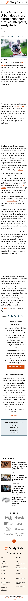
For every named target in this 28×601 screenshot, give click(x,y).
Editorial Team (4, 563)
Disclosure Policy (11, 597)
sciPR (17, 570)
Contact (3, 570)
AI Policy (3, 573)
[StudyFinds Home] (14, 2)
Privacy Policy (5, 597)
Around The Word (5, 582)
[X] (17, 553)
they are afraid (11, 201)
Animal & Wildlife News (13, 7)
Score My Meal (19, 573)
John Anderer (6, 29)
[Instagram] (7, 553)
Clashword (3, 584)
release (20, 170)
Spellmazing (4, 587)
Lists (17, 561)
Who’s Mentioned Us (21, 567)
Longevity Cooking (20, 586)
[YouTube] (10, 553)
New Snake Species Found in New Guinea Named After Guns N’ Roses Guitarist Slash (19, 466)
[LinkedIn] (20, 553)
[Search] (26, 2)
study (5, 308)
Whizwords (3, 590)
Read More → (14, 415)
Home (2, 7)
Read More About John (15, 366)
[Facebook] (14, 553)
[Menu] (1, 2)
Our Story (3, 561)
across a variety (20, 106)
